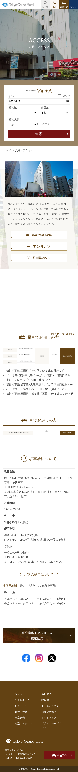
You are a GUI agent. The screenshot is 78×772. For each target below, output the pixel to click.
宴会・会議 (21, 711)
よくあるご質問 (50, 706)
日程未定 (66, 96)
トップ (7, 150)
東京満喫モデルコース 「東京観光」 (37, 635)
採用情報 (46, 700)
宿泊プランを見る (64, 4)
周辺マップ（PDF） (63, 334)
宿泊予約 (62, 755)
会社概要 (46, 694)
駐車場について (42, 257)
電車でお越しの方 (42, 235)
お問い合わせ (49, 711)
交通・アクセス (23, 723)
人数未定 (45, 123)
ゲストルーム (22, 700)
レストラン (21, 706)
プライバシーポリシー (51, 725)
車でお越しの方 (42, 246)
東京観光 (20, 717)
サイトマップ (48, 717)
